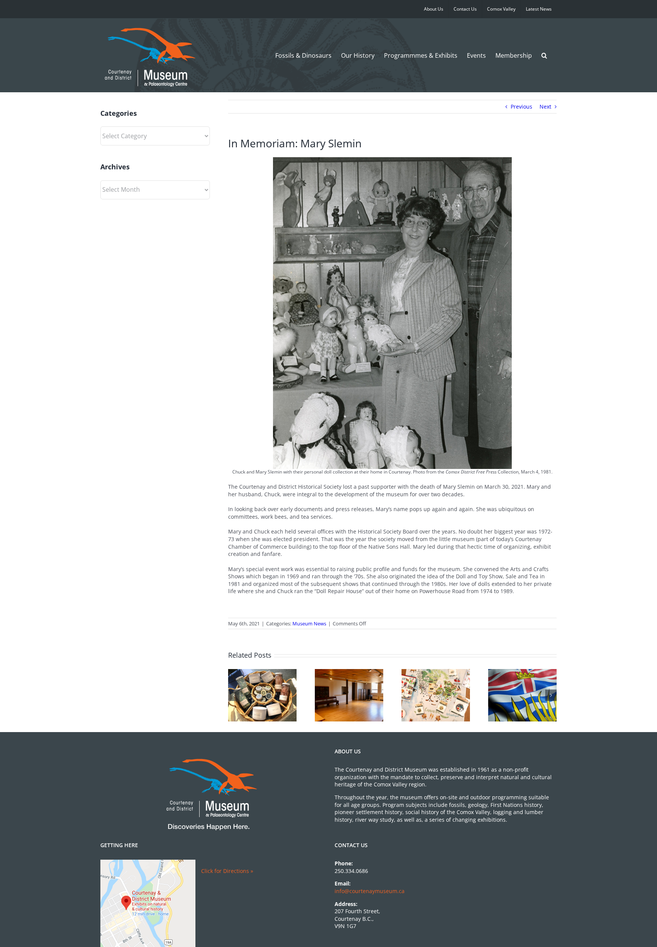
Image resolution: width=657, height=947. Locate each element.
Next (545, 106)
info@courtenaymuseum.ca (370, 891)
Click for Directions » (227, 870)
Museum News (309, 623)
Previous (521, 106)
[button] (544, 55)
